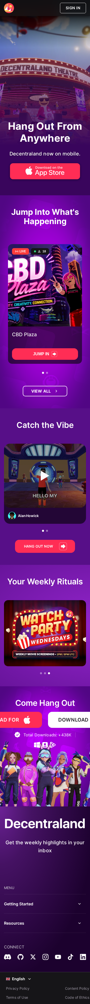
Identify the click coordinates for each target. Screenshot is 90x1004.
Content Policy (77, 988)
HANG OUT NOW (38, 546)
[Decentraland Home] (9, 8)
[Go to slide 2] (47, 373)
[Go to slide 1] (43, 373)
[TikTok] (71, 957)
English (18, 978)
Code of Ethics (77, 997)
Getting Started (18, 903)
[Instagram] (45, 957)
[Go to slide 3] (49, 673)
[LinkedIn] (83, 957)
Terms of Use (17, 997)
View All (41, 391)
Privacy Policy (18, 988)
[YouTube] (58, 957)
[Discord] (7, 957)
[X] (33, 957)
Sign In (73, 8)
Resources (14, 923)
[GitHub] (21, 957)
